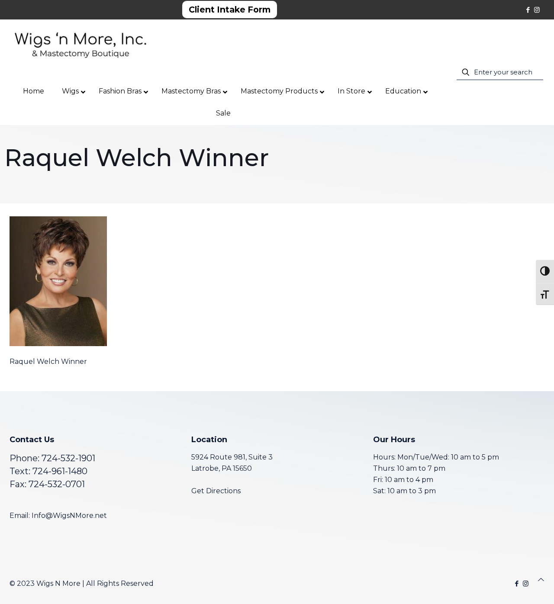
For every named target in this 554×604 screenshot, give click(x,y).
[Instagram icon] (537, 10)
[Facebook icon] (528, 10)
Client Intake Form (230, 9)
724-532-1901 (68, 458)
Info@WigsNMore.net (69, 515)
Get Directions (216, 491)
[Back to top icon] (541, 579)
